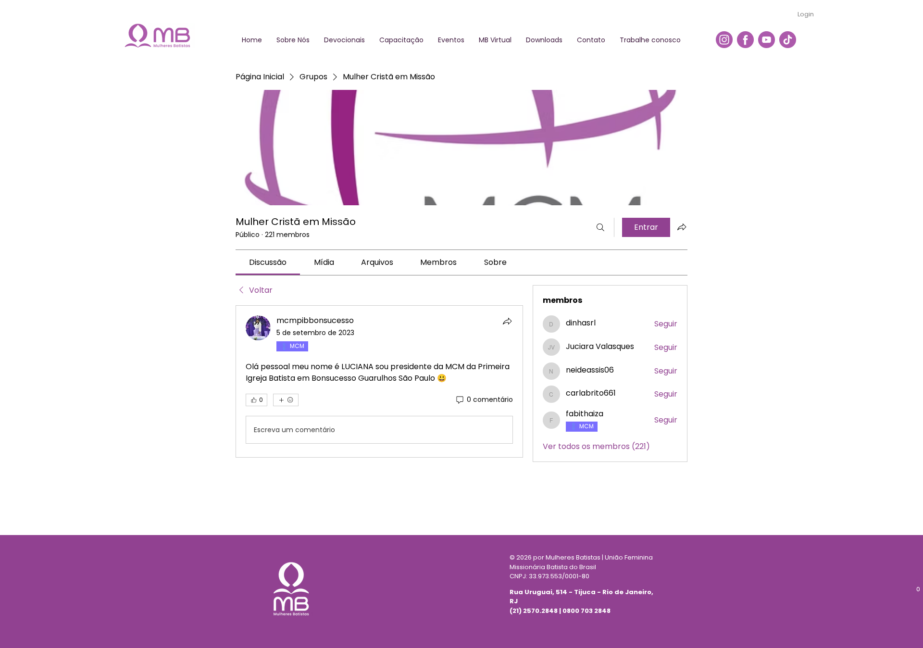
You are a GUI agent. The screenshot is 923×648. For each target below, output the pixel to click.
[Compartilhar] (507, 321)
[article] (379, 381)
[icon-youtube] (766, 39)
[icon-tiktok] (787, 39)
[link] (268, 262)
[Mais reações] (286, 400)
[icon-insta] (724, 39)
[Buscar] (600, 227)
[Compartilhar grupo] (681, 227)
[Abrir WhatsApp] (899, 623)
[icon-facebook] (745, 39)
